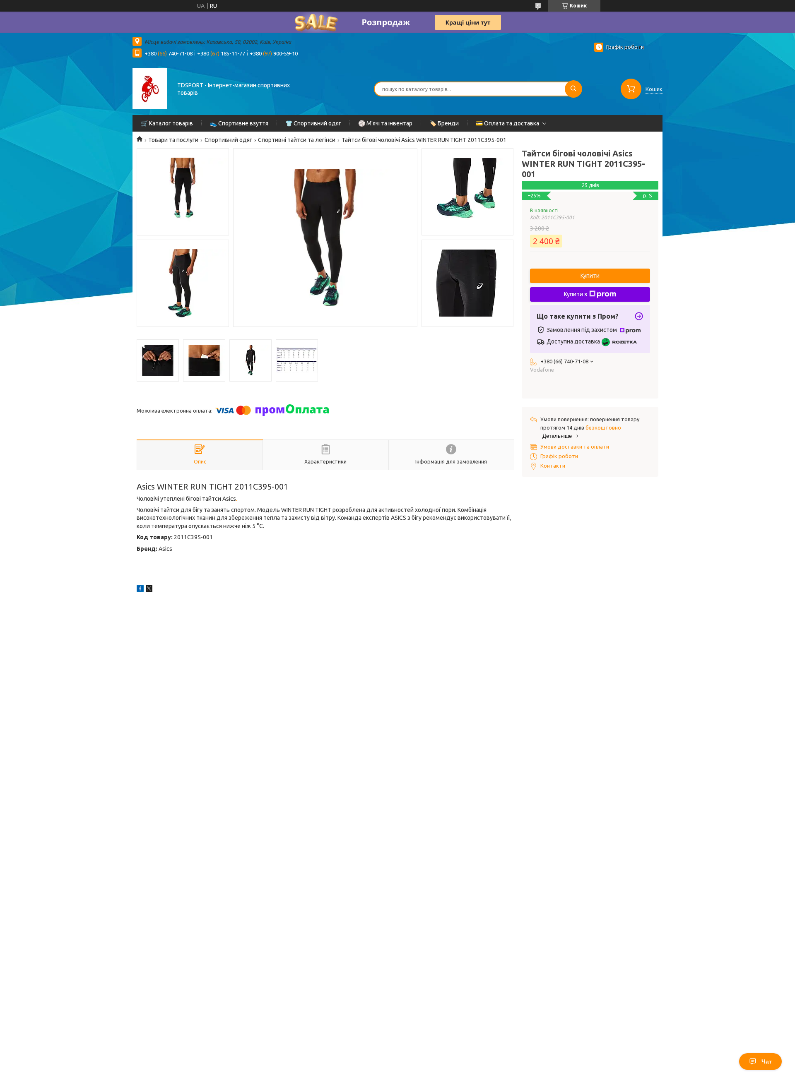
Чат (766, 1061)
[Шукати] (573, 89)
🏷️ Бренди (444, 123)
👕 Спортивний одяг (313, 123)
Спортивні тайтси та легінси (296, 140)
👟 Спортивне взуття (239, 123)
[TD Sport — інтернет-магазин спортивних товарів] (149, 88)
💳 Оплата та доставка (507, 123)
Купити (590, 275)
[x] (149, 589)
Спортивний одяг (228, 140)
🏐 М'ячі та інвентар (385, 123)
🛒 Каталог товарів (167, 123)
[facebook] (140, 589)
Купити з (575, 294)
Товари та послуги (173, 140)
